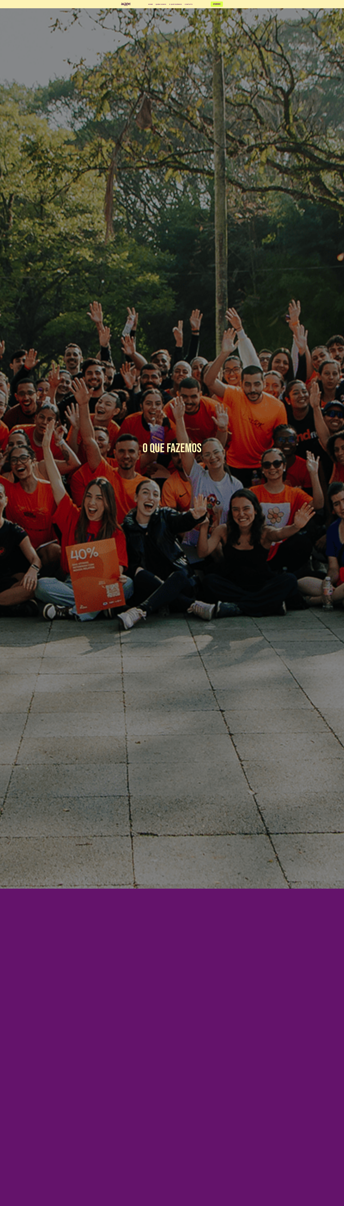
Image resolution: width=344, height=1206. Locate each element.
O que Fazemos (175, 4)
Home (150, 4)
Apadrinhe (217, 4)
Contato (189, 4)
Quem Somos (161, 4)
